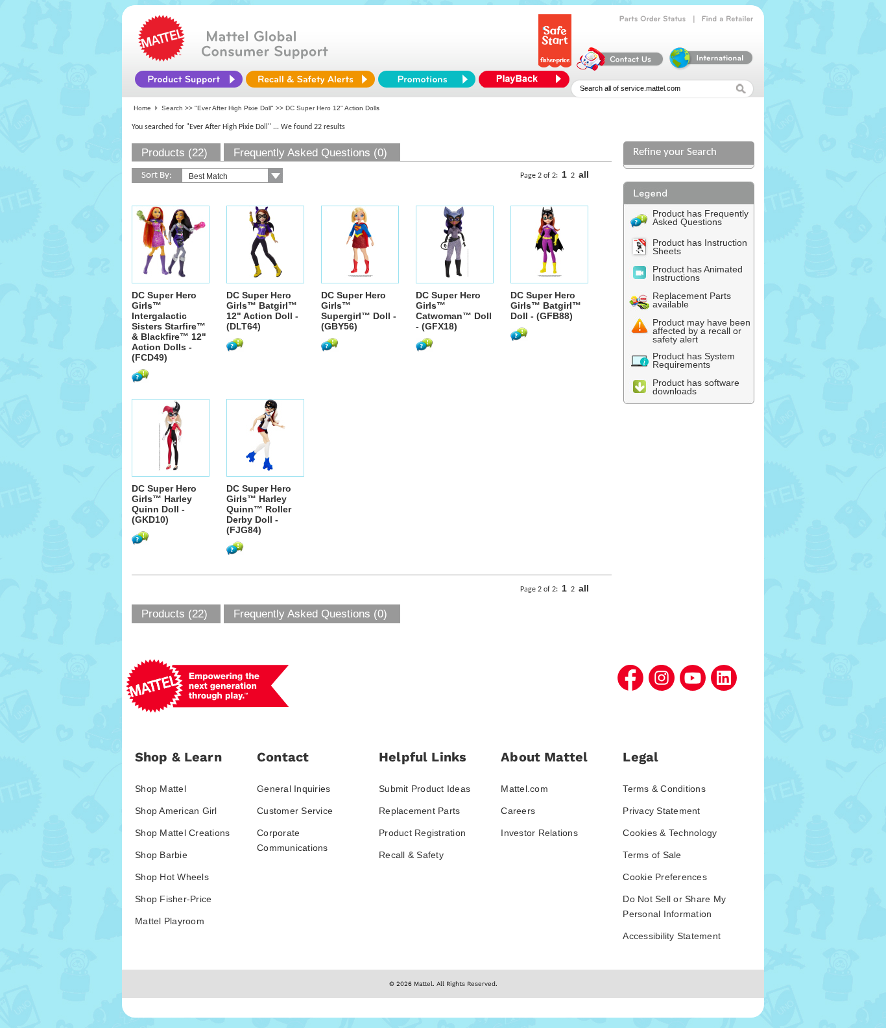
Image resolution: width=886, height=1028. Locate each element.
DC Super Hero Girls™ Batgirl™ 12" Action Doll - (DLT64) (262, 310)
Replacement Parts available (692, 300)
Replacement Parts (419, 811)
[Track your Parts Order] (652, 18)
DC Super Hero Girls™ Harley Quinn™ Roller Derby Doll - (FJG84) (258, 509)
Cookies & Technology (670, 833)
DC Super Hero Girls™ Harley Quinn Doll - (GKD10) (164, 504)
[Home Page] (161, 58)
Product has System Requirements (694, 360)
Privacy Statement (661, 811)
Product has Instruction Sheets (700, 246)
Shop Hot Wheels (172, 877)
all (584, 174)
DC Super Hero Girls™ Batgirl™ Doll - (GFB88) (545, 305)
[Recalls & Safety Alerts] (310, 79)
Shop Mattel (160, 788)
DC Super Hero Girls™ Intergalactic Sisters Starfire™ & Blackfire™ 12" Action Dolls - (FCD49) (169, 326)
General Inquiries (293, 788)
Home (142, 108)
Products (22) (174, 153)
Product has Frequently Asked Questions (700, 217)
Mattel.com (524, 788)
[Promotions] (426, 79)
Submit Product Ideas (424, 788)
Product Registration (422, 833)
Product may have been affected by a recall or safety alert (701, 330)
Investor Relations (539, 833)
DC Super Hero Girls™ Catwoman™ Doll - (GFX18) (454, 310)
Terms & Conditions (664, 788)
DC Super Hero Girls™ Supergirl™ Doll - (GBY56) (358, 310)
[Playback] (527, 79)
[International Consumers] (710, 67)
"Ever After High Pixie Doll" (234, 108)
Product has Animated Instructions (698, 273)
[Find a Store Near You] (728, 18)
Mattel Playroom (169, 921)
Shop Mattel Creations (182, 833)
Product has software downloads (696, 386)
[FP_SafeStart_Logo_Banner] (556, 67)
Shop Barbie (161, 855)
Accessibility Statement (672, 936)
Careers (518, 811)
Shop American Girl (176, 811)
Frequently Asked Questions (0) (310, 153)
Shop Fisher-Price (173, 899)
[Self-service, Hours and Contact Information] (620, 67)
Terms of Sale (652, 855)
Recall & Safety (411, 855)
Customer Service (295, 811)
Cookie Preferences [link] (665, 877)
